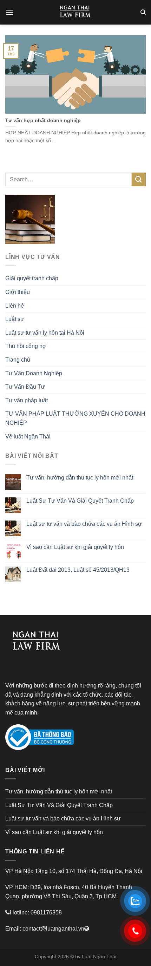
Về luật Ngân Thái (28, 437)
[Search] (143, 12)
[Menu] (9, 12)
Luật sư (14, 319)
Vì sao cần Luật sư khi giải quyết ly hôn (75, 547)
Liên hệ (14, 306)
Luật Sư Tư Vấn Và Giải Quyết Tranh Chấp (80, 501)
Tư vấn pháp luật (26, 400)
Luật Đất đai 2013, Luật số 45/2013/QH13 (78, 570)
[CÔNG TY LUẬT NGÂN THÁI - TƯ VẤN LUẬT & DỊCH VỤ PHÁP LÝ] (75, 12)
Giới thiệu (17, 292)
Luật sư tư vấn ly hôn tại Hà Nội (44, 333)
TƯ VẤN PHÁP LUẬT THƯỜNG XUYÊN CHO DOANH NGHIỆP (75, 418)
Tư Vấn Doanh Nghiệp (33, 373)
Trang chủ (17, 360)
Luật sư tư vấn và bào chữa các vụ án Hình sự (84, 524)
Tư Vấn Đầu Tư (25, 387)
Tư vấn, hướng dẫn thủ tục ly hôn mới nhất (79, 478)
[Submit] (139, 179)
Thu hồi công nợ (25, 346)
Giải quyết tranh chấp (31, 278)
